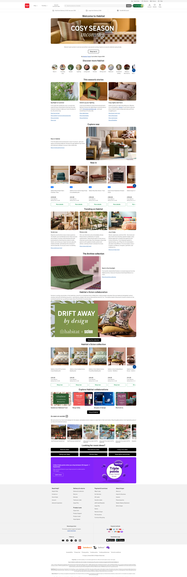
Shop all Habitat (93, 412)
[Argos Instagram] (80, 540)
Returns (75, 494)
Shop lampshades (84, 115)
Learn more (58, 474)
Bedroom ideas (64, 449)
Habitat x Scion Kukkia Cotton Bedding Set (77, 369)
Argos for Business (121, 494)
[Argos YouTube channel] (63, 540)
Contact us (54, 494)
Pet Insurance (98, 514)
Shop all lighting (84, 118)
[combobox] (95, 5)
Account (54, 500)
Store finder (55, 497)
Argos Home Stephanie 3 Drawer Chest (116, 191)
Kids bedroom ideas (93, 449)
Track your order (77, 500)
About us (118, 491)
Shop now (60, 385)
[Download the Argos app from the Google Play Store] (120, 540)
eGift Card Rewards (100, 503)
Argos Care (76, 510)
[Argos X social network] (71, 540)
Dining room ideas (64, 454)
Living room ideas (122, 449)
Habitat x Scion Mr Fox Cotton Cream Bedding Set (58, 369)
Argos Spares (76, 519)
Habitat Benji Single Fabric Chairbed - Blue (57, 191)
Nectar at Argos (99, 511)
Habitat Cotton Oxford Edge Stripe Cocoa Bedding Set (78, 191)
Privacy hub (77, 552)
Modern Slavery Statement (123, 503)
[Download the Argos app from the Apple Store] (110, 540)
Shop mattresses (113, 118)
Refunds (75, 497)
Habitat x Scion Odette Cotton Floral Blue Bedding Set (96, 369)
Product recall (76, 516)
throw (120, 107)
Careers (118, 497)
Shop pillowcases (113, 115)
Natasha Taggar (87, 56)
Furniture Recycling (100, 517)
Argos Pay (97, 505)
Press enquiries (120, 500)
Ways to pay (98, 491)
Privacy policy (85, 552)
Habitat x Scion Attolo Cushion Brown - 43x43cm (134, 369)
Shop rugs (53, 120)
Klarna (96, 508)
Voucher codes (98, 500)
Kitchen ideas (93, 454)
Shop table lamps (84, 113)
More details (59, 204)
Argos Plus (76, 503)
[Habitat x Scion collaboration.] (93, 319)
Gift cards (97, 497)
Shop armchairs (55, 118)
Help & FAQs (55, 491)
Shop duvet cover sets (114, 113)
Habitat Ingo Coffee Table (133, 190)
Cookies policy (94, 552)
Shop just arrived (55, 113)
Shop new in (93, 51)
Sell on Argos (119, 505)
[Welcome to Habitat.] (93, 31)
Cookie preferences (104, 552)
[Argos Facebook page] (67, 540)
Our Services (98, 494)
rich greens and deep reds (89, 109)
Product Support (77, 513)
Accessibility (69, 552)
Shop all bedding (113, 120)
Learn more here (71, 530)
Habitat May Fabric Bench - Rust (97, 190)
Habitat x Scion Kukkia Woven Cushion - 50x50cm (115, 369)
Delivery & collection (78, 491)
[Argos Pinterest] (76, 540)
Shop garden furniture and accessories (61, 115)
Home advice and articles (122, 454)
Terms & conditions (116, 552)
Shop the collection (93, 340)
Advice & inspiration (57, 503)
